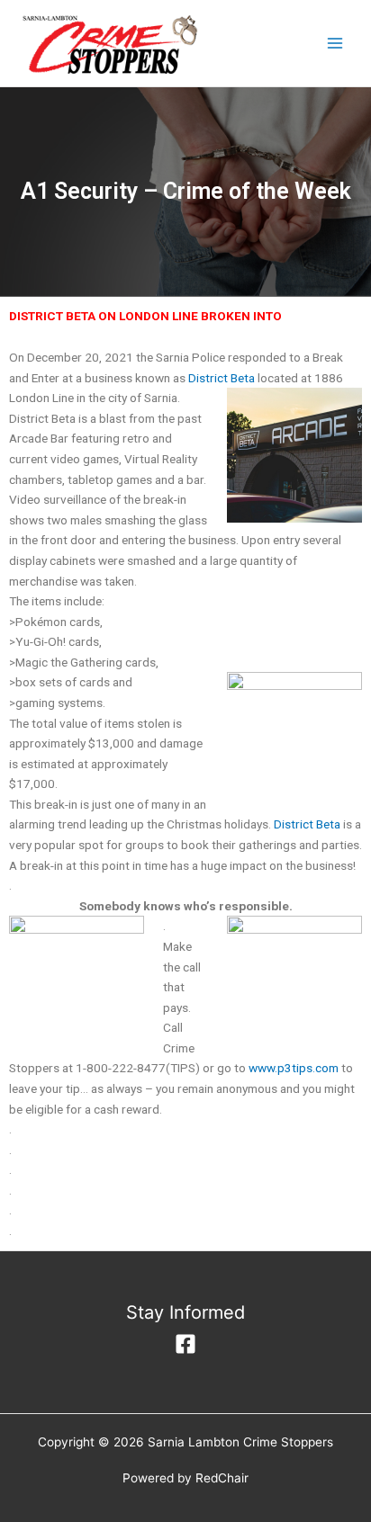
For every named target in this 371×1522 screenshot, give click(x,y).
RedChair (222, 1478)
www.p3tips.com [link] (294, 1068)
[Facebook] (185, 1344)
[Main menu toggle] (335, 43)
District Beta (221, 378)
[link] (307, 824)
